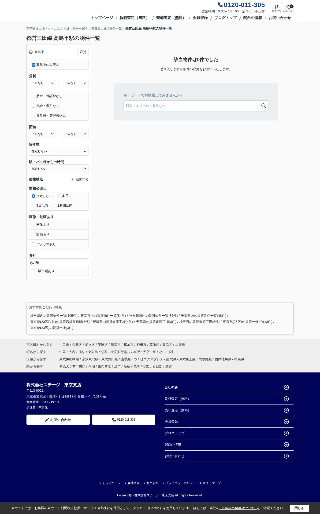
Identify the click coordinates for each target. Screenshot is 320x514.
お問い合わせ (280, 18)
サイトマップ (212, 483)
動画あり (42, 234)
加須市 (180, 344)
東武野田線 (110, 359)
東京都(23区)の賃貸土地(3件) (51, 328)
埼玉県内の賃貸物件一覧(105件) (54, 315)
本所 (137, 352)
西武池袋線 (223, 359)
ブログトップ (225, 18)
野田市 (141, 344)
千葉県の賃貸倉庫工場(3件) (156, 322)
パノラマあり (46, 244)
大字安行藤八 (121, 352)
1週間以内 (64, 205)
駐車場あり (46, 271)
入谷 (72, 352)
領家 (104, 352)
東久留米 (104, 366)
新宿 (127, 366)
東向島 (93, 352)
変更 (83, 52)
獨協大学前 (67, 366)
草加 (146, 366)
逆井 (168, 366)
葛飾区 (154, 344)
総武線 (171, 359)
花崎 (136, 366)
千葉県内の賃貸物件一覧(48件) (203, 315)
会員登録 (200, 18)
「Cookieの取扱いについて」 (238, 508)
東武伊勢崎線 (69, 359)
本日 (65, 196)
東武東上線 (188, 359)
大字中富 (150, 352)
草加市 (129, 344)
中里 (63, 352)
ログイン (276, 11)
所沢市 (116, 344)
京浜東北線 (90, 359)
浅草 (82, 352)
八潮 (91, 366)
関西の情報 (252, 18)
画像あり (42, 224)
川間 (82, 366)
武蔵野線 (206, 359)
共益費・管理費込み (51, 115)
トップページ (102, 18)
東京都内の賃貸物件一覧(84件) (103, 315)
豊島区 (167, 344)
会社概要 (171, 387)
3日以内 (42, 205)
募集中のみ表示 (47, 64)
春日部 (157, 366)
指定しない (44, 196)
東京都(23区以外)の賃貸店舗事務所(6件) (60, 322)
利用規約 (152, 483)
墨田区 (103, 344)
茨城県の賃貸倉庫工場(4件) (113, 322)
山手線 (126, 359)
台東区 (77, 344)
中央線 (239, 359)
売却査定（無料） (171, 18)
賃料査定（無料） (135, 18)
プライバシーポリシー (180, 483)
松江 (172, 352)
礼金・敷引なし (47, 106)
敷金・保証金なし (49, 96)
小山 (163, 352)
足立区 (90, 344)
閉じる (299, 508)
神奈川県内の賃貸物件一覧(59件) (153, 315)
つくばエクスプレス (149, 359)
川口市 (64, 344)
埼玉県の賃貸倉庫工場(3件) (199, 322)
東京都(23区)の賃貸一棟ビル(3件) (247, 322)
